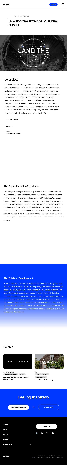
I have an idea (48, 407)
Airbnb (37, 372)
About (5, 424)
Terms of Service (42, 455)
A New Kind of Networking (44, 380)
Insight (5, 434)
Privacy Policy (51, 455)
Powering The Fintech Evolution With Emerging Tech (16, 378)
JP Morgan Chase (8, 372)
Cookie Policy (60, 455)
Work (5, 429)
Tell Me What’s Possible (18, 407)
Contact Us (46, 426)
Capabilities (7, 444)
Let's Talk (53, 4)
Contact (6, 439)
